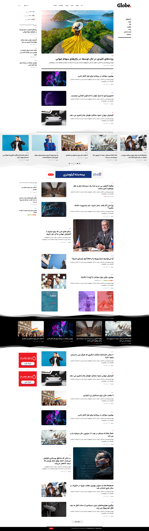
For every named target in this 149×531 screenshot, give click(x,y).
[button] (51, 528)
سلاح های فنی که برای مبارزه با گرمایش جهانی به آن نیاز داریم (58, 233)
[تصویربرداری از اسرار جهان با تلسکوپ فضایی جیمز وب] (53, 98)
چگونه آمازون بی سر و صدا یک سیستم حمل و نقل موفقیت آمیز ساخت (93, 187)
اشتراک (27, 5)
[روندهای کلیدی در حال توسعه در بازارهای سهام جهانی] (77, 32)
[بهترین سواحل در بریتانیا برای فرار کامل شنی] (53, 78)
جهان (112, 55)
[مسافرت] (49, 301)
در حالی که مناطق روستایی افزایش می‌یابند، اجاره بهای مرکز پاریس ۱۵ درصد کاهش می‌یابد (57, 461)
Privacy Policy (90, 528)
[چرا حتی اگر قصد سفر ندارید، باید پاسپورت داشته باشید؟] (53, 209)
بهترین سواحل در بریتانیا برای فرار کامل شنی (95, 76)
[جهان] (105, 301)
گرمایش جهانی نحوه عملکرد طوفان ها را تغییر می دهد (91, 115)
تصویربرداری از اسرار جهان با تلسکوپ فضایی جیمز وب (92, 95)
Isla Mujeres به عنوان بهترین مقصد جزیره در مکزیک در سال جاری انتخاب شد (134, 156)
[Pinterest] (28, 19)
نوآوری (112, 92)
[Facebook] (28, 12)
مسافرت (112, 73)
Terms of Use (99, 528)
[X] (28, 16)
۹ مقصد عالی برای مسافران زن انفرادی (77, 155)
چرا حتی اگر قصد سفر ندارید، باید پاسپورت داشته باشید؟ (93, 207)
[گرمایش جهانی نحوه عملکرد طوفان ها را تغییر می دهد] (53, 117)
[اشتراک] (25, 5)
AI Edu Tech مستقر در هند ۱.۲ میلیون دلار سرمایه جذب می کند (91, 435)
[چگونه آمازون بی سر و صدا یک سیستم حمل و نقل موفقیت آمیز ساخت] (53, 189)
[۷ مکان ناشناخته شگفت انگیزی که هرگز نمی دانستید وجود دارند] (15, 143)
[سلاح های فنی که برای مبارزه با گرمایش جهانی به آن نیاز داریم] (93, 235)
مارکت (116, 152)
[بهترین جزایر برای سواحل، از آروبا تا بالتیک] (53, 281)
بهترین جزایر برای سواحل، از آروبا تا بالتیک (97, 277)
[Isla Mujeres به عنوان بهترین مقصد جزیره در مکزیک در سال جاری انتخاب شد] (133, 143)
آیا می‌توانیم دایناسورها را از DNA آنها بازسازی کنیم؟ (92, 258)
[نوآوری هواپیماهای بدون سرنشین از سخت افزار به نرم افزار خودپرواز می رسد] (53, 509)
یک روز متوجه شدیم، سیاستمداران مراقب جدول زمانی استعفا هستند (46, 156)
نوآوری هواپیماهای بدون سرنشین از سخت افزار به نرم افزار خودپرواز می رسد (28, 200)
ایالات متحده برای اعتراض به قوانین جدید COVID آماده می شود (28, 52)
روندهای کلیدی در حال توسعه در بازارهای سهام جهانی (84, 59)
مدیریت (112, 65)
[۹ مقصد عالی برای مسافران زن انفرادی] (74, 143)
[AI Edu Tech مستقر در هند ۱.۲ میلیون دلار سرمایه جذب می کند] (104, 143)
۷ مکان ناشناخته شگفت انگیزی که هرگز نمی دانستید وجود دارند (91, 356)
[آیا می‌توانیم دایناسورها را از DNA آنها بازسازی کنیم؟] (53, 261)
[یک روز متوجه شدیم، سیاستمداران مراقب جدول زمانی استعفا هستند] (45, 143)
